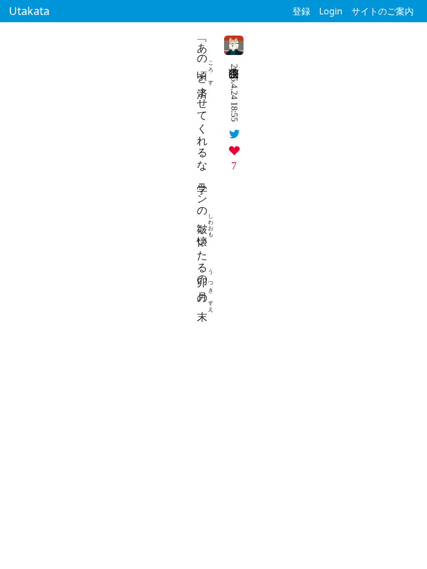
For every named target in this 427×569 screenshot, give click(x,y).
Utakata (29, 10)
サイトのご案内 (382, 11)
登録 (301, 11)
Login (330, 11)
